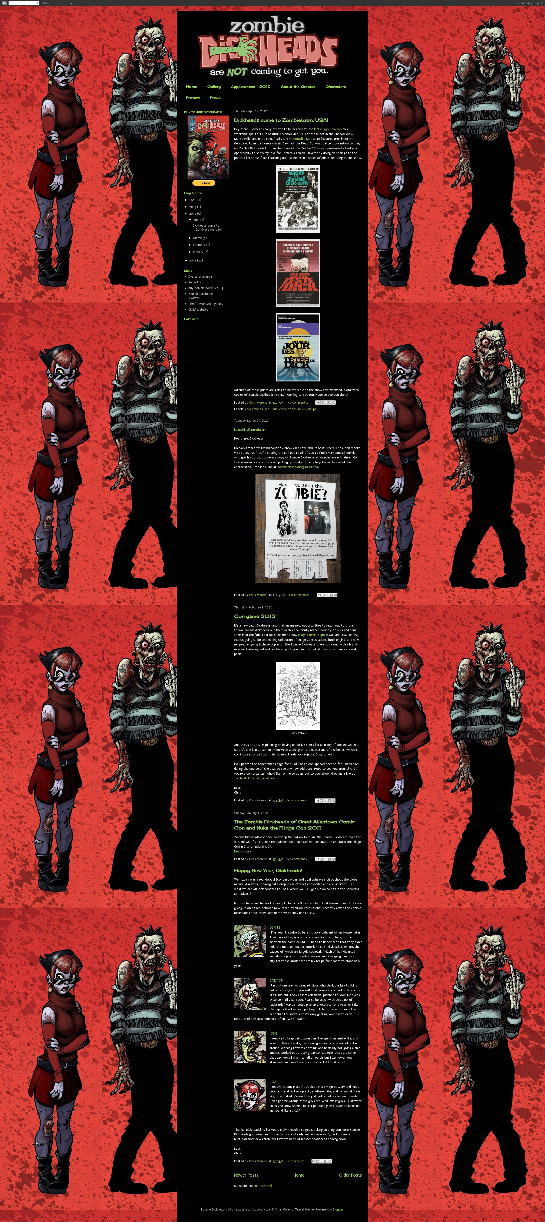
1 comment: (296, 1161)
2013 (193, 207)
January (198, 252)
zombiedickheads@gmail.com (298, 467)
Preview (193, 98)
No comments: (298, 402)
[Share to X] (325, 402)
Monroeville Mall (300, 139)
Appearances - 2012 (251, 86)
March (198, 238)
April (196, 220)
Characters (336, 86)
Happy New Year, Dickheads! (268, 870)
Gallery (214, 86)
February (199, 245)
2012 (193, 214)
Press (215, 98)
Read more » (242, 851)
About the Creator (298, 86)
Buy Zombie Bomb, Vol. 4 (205, 288)
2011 (193, 260)
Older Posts (350, 1175)
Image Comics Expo (311, 635)
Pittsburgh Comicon (328, 129)
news (302, 409)
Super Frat (195, 282)
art (267, 409)
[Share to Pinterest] (333, 402)
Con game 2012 (255, 616)
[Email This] (317, 402)
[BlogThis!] (321, 402)
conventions (288, 409)
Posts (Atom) (263, 1186)
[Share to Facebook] (329, 402)
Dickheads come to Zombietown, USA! (281, 120)
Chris (274, 409)
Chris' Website (198, 309)
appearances (254, 409)
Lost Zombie (249, 429)
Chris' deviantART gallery (206, 304)
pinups (311, 409)
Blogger (338, 1209)
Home (191, 86)
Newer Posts (246, 1175)
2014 (193, 200)
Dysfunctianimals (200, 276)
